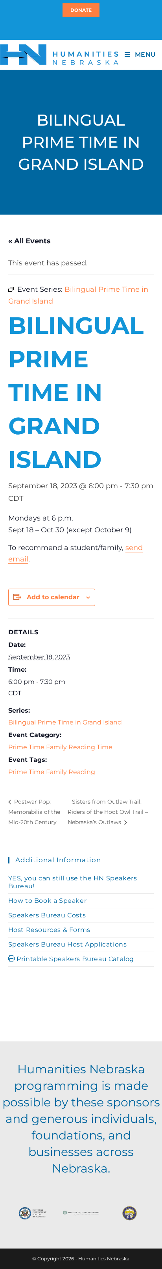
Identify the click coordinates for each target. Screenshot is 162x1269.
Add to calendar (53, 597)
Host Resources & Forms (49, 930)
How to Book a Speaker (47, 900)
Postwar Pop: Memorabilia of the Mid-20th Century (34, 812)
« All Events (29, 241)
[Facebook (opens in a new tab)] (79, 27)
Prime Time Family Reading (51, 772)
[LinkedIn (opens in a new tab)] (84, 27)
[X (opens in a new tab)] (76, 27)
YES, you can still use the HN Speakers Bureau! (72, 882)
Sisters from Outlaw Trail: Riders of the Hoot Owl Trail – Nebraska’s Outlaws (108, 812)
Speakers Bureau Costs (47, 915)
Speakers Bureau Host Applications (67, 944)
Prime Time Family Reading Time (60, 747)
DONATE (81, 10)
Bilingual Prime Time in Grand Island (65, 722)
